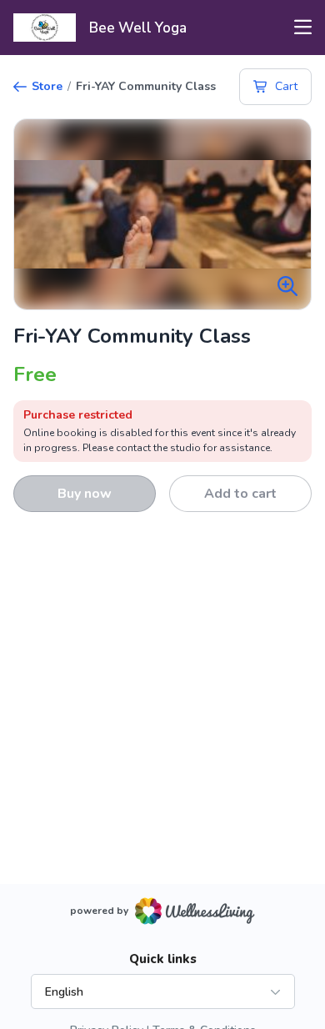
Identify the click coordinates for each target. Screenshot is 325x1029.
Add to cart (240, 493)
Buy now (85, 493)
